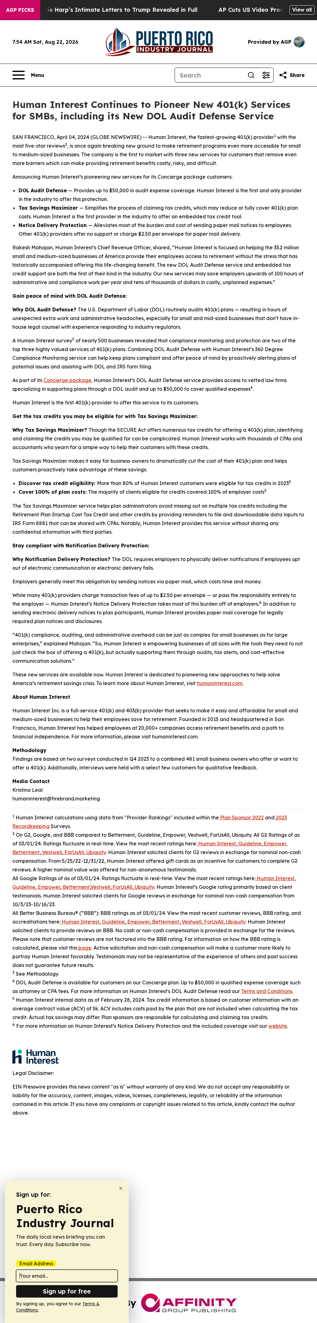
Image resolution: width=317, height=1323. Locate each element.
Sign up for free (67, 1291)
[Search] (251, 75)
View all (302, 10)
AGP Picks (20, 10)
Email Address (36, 1263)
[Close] (121, 1188)
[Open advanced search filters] (265, 75)
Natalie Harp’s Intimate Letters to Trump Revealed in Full (115, 9)
